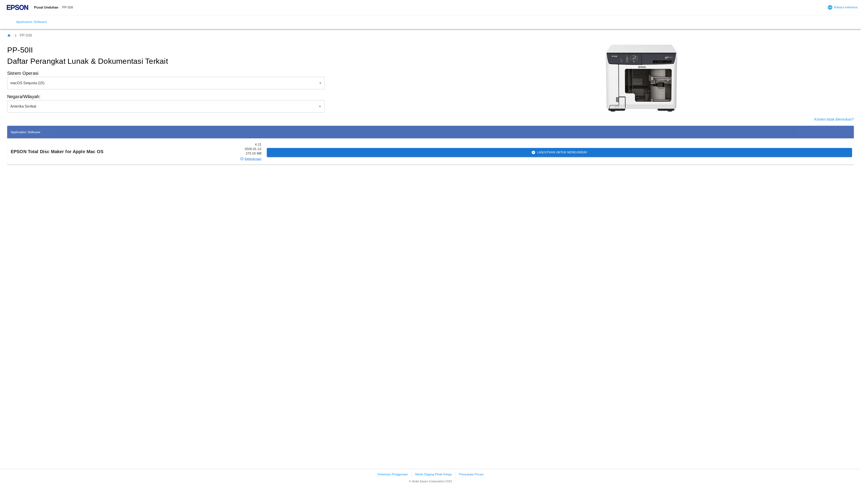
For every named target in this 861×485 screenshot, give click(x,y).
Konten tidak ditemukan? (834, 119)
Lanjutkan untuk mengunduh (562, 152)
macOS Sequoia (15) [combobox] (27, 83)
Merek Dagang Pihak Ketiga (433, 474)
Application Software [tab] (31, 22)
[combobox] (162, 106)
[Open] (320, 106)
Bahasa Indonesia (845, 7)
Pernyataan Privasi (471, 474)
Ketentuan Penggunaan (393, 474)
